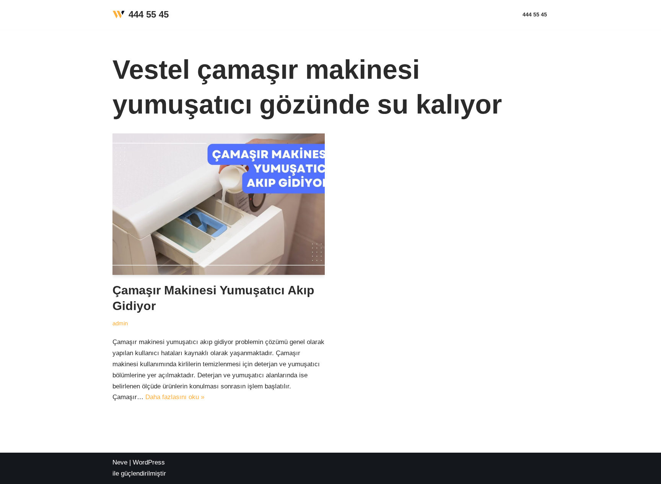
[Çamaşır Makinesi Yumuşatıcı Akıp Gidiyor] (218, 204)
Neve (119, 462)
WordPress (149, 462)
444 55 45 (535, 15)
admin (120, 323)
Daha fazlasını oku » (174, 397)
